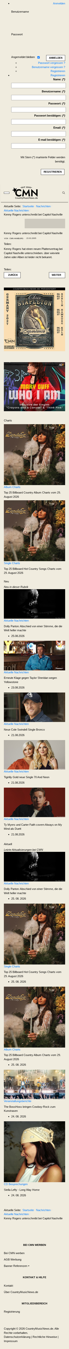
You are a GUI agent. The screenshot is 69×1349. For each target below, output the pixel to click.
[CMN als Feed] (60, 223)
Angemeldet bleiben (23, 57)
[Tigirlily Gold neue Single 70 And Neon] (34, 754)
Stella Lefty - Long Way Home (22, 1189)
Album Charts (12, 487)
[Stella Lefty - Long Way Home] (34, 1151)
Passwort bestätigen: (47, 115)
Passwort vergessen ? (51, 62)
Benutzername (20, 11)
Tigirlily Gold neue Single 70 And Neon (26, 777)
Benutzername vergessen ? (48, 67)
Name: (57, 79)
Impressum (11, 1341)
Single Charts (12, 563)
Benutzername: (51, 91)
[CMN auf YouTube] (52, 223)
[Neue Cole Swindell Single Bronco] (34, 706)
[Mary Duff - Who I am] (34, 386)
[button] (16, 1266)
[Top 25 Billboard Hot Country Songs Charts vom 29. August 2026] (34, 530)
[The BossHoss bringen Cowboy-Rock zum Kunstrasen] (34, 1084)
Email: (57, 127)
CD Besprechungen (16, 1184)
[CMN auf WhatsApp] (45, 223)
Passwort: (54, 103)
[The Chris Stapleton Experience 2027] (34, 320)
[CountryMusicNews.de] (26, 193)
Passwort (17, 34)
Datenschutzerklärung (17, 1336)
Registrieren (58, 71)
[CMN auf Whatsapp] (47, 1227)
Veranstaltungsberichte (17, 1101)
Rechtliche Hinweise (45, 1336)
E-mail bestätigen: (49, 139)
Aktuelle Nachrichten (16, 620)
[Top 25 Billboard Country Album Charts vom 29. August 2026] (34, 454)
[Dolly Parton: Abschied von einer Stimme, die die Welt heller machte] (34, 603)
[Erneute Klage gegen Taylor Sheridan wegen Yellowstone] (34, 655)
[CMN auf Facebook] (30, 223)
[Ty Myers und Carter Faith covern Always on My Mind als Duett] (34, 802)
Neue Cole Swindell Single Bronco (24, 729)
